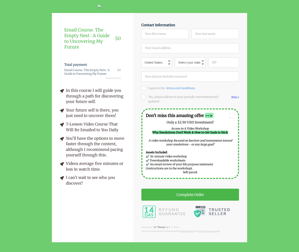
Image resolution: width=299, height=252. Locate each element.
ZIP (214, 62)
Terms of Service (206, 231)
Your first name (155, 34)
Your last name (205, 34)
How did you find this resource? (166, 76)
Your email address (158, 48)
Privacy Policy (187, 231)
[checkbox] (232, 115)
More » (235, 96)
